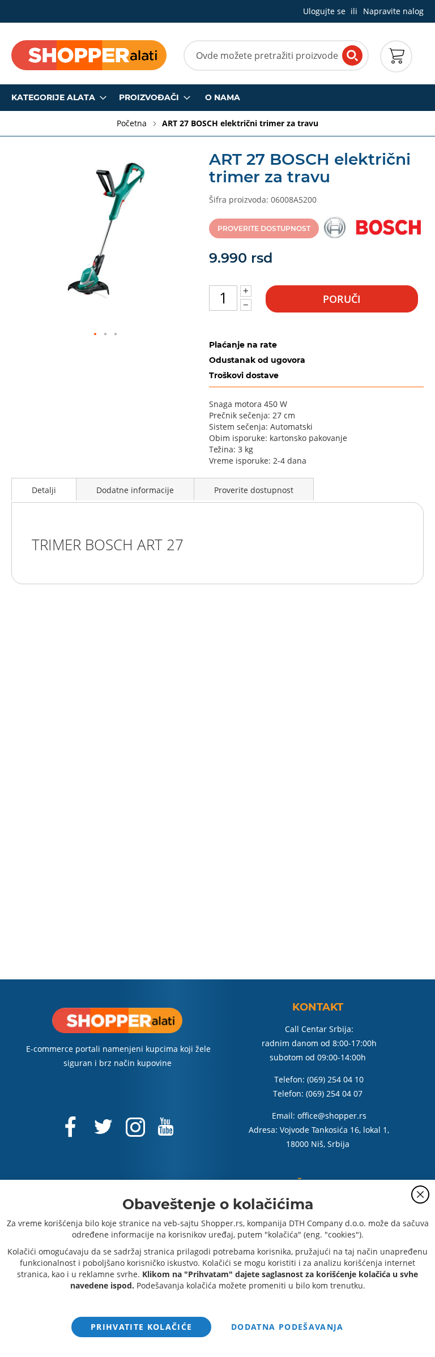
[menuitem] (55, 97)
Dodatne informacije (135, 490)
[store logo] (89, 55)
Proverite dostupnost (253, 490)
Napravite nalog (393, 11)
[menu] (217, 97)
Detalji (44, 490)
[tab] (43, 489)
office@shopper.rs (331, 1115)
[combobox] (276, 55)
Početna (133, 123)
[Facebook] (71, 1132)
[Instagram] (135, 1132)
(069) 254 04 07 (334, 1093)
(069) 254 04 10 (335, 1079)
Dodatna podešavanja (287, 1326)
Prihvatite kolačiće (142, 1326)
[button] (96, 334)
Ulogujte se (324, 11)
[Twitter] (104, 1131)
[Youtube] (165, 1131)
